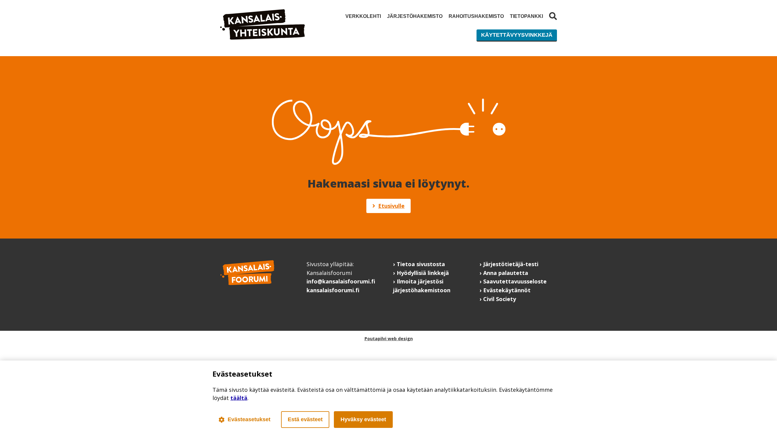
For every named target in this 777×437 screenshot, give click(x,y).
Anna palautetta (505, 272)
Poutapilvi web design (389, 338)
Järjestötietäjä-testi (510, 264)
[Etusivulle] (262, 37)
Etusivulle (391, 205)
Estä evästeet (305, 419)
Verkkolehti (363, 16)
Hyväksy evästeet (363, 419)
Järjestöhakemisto (415, 16)
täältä (238, 397)
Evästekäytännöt (507, 290)
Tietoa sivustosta (421, 264)
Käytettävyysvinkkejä (516, 35)
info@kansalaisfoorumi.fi (341, 281)
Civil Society (499, 299)
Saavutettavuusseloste (515, 281)
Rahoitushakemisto (476, 16)
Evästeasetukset (249, 419)
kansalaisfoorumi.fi (333, 290)
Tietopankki (526, 16)
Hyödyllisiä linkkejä (423, 272)
